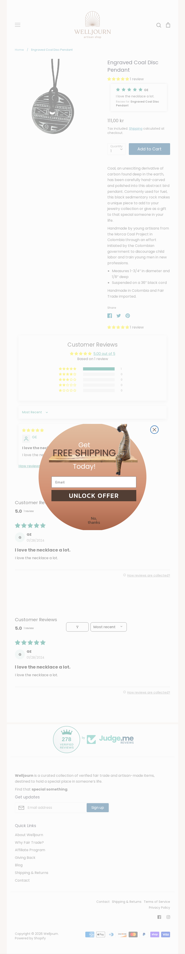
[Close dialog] (154, 430)
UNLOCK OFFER (94, 495)
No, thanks (94, 520)
